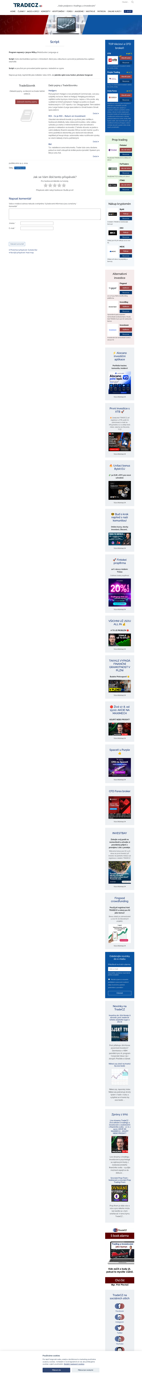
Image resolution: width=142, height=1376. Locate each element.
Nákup (125, 214)
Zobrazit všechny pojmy (27, 102)
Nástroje (90, 11)
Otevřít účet (125, 58)
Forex (69, 11)
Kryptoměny (58, 11)
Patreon (101, 11)
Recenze (125, 63)
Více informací (119, 397)
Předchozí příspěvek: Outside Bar (23, 250)
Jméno (12, 223)
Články (21, 11)
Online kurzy (114, 11)
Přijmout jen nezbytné (85, 1370)
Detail (95, 113)
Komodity (45, 11)
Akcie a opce (33, 11)
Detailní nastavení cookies (74, 1364)
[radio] (46, 185)
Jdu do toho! (126, 150)
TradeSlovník (20, 168)
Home (13, 11)
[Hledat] (132, 2)
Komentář (13, 206)
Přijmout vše (56, 1370)
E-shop (128, 11)
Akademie (79, 11)
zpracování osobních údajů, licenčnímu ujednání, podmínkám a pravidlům (118, 984)
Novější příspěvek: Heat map (22, 253)
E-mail (12, 228)
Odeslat (119, 993)
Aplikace (126, 288)
